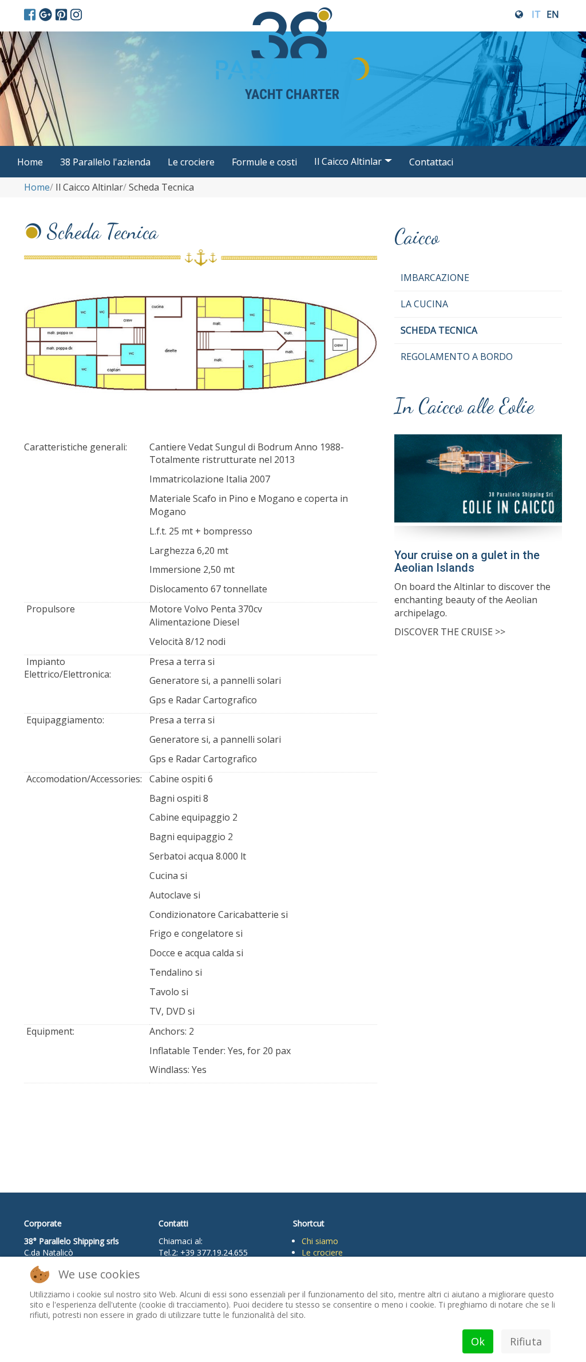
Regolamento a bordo (457, 356)
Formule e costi (264, 162)
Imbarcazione (435, 277)
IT (536, 14)
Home (30, 162)
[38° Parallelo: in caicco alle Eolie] (292, 15)
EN (553, 14)
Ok (478, 1341)
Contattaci (431, 162)
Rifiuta (526, 1341)
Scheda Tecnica (439, 330)
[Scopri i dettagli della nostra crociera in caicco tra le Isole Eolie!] (478, 487)
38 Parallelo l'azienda (105, 162)
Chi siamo (320, 1241)
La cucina (424, 304)
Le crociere (191, 162)
